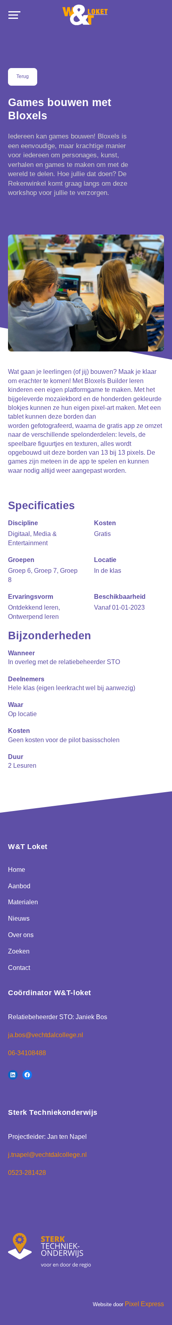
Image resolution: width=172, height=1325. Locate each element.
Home (16, 869)
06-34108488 (27, 1053)
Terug (22, 76)
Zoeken (19, 951)
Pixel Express (144, 1304)
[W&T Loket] (85, 15)
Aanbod (19, 886)
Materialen (23, 902)
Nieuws (19, 918)
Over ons (21, 935)
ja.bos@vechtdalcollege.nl (45, 1035)
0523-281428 (27, 1172)
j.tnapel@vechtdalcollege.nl (47, 1154)
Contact (19, 967)
